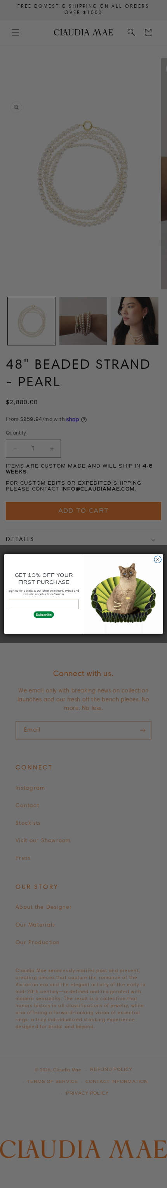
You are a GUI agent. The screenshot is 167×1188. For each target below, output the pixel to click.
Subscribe (44, 614)
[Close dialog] (157, 559)
